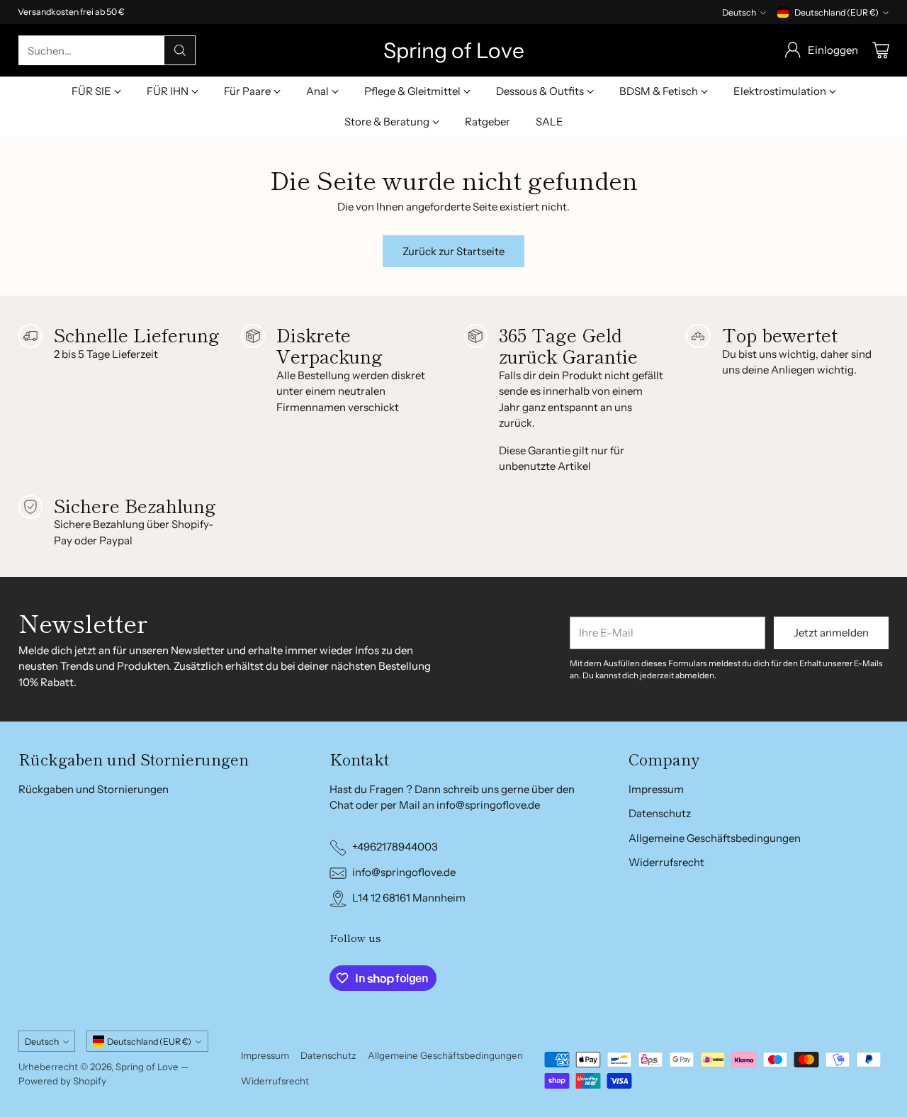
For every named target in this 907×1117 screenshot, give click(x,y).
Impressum (656, 789)
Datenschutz (660, 813)
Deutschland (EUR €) (836, 12)
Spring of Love (147, 1066)
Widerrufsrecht (666, 862)
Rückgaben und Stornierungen (93, 789)
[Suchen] (180, 50)
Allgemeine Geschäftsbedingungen (715, 838)
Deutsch (739, 12)
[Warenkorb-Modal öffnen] (880, 50)
